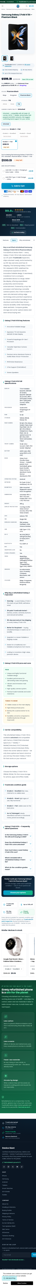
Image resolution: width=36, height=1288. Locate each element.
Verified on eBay (19, 232)
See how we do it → (25, 1107)
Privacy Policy (6, 1217)
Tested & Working (8, 1236)
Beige (4, 95)
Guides (4, 1195)
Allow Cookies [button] (21, 1283)
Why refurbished (24, 240)
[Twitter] (13, 1167)
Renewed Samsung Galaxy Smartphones (18, 9)
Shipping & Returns (8, 1213)
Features (6, 240)
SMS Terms (5, 1229)
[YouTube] (17, 1167)
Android (4, 1182)
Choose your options (18, 893)
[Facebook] (4, 1167)
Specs (14, 240)
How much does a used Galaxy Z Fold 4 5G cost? (16, 851)
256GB (5, 104)
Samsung (5, 1179)
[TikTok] (21, 1167)
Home (3, 9)
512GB (12, 104)
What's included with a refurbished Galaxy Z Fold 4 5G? (15, 860)
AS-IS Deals (6, 1191)
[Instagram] (8, 1167)
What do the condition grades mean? (16, 868)
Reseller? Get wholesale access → (13, 1260)
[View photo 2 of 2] (12, 58)
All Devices (5, 1232)
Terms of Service (7, 1220)
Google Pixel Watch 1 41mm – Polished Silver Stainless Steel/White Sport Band (13, 960)
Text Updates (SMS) (8, 1226)
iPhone (4, 1176)
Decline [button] (5, 1283)
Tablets (4, 1185)
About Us (5, 1204)
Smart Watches (7, 1188)
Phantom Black (25, 95)
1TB (19, 104)
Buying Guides (7, 1210)
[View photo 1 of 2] (5, 58)
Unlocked (6, 124)
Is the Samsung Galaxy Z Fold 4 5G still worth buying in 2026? (16, 836)
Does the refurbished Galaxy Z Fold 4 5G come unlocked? (16, 843)
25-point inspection (23, 2)
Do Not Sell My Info (8, 1223)
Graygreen (13, 95)
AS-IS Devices (6, 1239)
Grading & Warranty (9, 1207)
